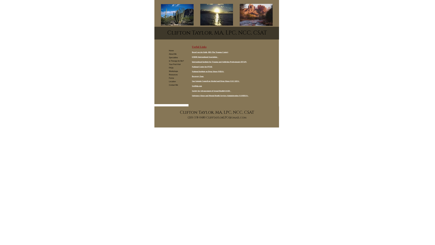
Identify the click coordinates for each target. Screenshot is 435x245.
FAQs (171, 68)
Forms (171, 78)
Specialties (173, 58)
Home (171, 51)
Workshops (173, 71)
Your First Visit (175, 64)
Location (172, 81)
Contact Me (173, 85)
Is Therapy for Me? (176, 61)
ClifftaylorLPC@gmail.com (226, 117)
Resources (173, 75)
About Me (173, 54)
